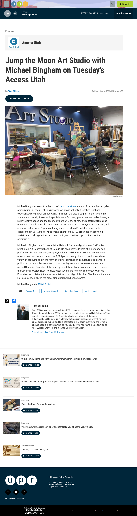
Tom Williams (14, 91)
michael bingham (92, 291)
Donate (126, 4)
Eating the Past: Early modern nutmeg (38, 404)
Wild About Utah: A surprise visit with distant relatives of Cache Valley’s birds (57, 427)
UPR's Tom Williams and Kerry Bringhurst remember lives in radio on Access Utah (59, 359)
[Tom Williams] (23, 312)
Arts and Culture (27, 446)
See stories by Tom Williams (48, 332)
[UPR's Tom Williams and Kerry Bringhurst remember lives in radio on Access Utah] (11, 360)
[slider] (19, 13)
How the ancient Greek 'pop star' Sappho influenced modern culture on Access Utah (60, 381)
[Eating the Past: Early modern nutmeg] (11, 405)
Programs (9, 31)
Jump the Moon (67, 206)
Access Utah (31, 43)
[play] (7, 13)
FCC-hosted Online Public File (61, 477)
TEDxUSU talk (45, 284)
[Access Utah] (13, 42)
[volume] (15, 13)
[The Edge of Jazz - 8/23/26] (11, 450)
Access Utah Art (51, 291)
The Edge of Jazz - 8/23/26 (34, 449)
